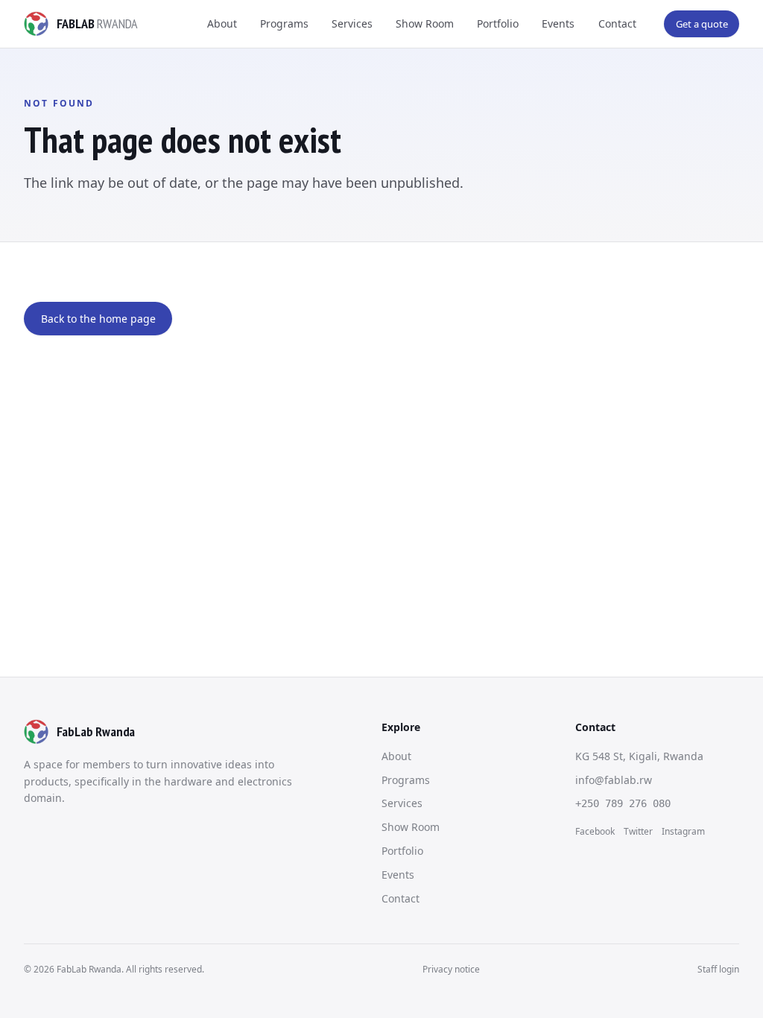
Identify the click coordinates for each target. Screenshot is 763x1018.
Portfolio (498, 23)
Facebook (595, 831)
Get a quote (702, 24)
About (222, 23)
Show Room (425, 23)
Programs (284, 23)
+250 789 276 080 (623, 803)
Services (352, 23)
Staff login (718, 969)
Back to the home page (98, 319)
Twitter (638, 831)
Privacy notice (451, 969)
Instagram (683, 831)
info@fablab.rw (613, 780)
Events (558, 23)
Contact (617, 23)
